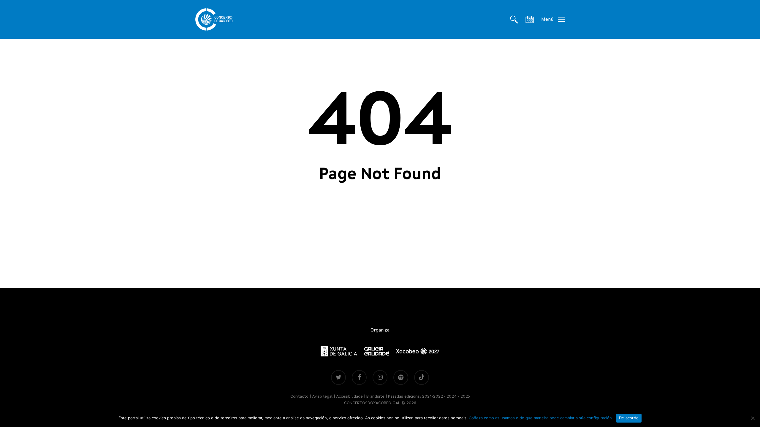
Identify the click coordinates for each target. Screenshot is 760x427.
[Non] (753, 418)
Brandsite (375, 396)
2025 (465, 396)
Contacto (299, 396)
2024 (451, 396)
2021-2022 (432, 396)
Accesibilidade (349, 396)
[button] (553, 19)
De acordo (629, 417)
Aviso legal (322, 396)
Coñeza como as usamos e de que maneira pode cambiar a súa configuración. (541, 417)
